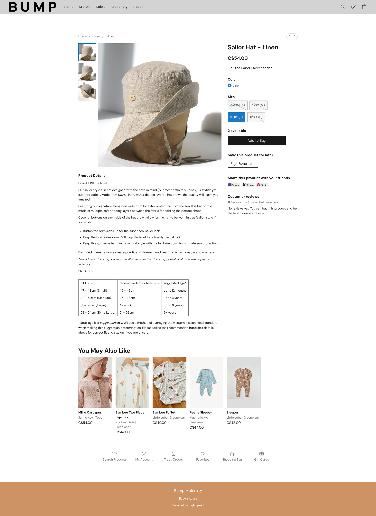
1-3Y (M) (258, 105)
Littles (110, 36)
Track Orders (173, 459)
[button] (32, 7)
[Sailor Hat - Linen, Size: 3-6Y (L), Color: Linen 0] (87, 52)
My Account (144, 459)
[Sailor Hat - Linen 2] (87, 92)
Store (84, 7)
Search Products (115, 459)
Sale (100, 7)
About (138, 7)
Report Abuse (188, 498)
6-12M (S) (237, 105)
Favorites (202, 459)
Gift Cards (261, 459)
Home (68, 7)
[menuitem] (289, 36)
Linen (236, 85)
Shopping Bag (232, 459)
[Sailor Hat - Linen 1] (87, 72)
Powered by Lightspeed (188, 505)
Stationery (119, 7)
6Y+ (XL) (256, 117)
